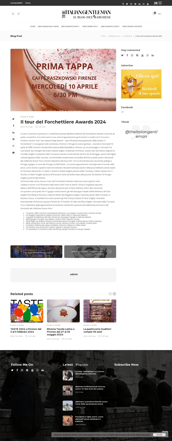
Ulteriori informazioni (143, 435)
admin (23, 127)
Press (28, 3)
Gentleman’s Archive (132, 26)
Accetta (159, 435)
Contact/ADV (16, 3)
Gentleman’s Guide (109, 26)
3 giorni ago (79, 377)
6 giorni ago (79, 392)
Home (32, 26)
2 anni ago (29, 127)
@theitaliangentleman (141, 134)
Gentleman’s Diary (69, 26)
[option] (27, 318)
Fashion (98, 249)
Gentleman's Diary (33, 250)
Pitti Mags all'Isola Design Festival (38, 253)
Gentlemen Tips (89, 26)
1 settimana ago (80, 407)
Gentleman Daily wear (48, 26)
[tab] (68, 364)
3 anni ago (19, 336)
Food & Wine (127, 36)
